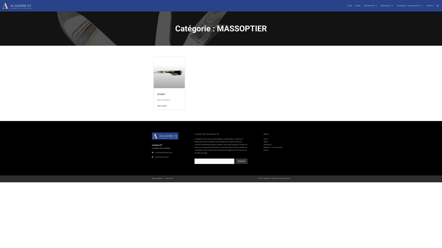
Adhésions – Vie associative (273, 147)
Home (266, 139)
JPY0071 (161, 94)
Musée (266, 142)
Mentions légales (157, 178)
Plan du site (169, 178)
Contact (266, 150)
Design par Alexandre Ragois (281, 178)
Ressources (267, 144)
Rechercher (241, 161)
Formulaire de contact (162, 157)
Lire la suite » (162, 106)
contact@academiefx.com (163, 152)
